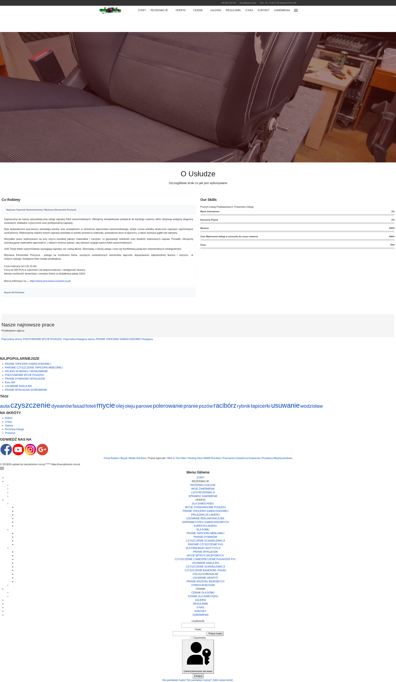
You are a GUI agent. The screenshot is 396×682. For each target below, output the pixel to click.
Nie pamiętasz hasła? (174, 680)
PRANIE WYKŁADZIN (205, 551)
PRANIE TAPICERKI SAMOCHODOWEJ (205, 511)
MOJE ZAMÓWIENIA (203, 488)
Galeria (9, 425)
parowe (144, 406)
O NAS (249, 10)
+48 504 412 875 (228, 3)
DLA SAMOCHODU (203, 503)
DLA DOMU (202, 529)
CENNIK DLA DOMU (203, 592)
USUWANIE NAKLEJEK (205, 563)
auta (5, 406)
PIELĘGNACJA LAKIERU (205, 514)
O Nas (8, 422)
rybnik (243, 406)
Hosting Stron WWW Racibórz (204, 458)
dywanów (61, 406)
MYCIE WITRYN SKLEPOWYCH (205, 555)
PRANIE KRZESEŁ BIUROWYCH (205, 581)
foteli (90, 406)
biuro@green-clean (248, 3)
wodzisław (311, 406)
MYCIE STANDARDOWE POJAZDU (205, 507)
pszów (206, 406)
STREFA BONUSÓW (203, 585)
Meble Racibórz (137, 458)
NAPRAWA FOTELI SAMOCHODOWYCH (205, 522)
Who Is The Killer (176, 458)
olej (120, 406)
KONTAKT (263, 10)
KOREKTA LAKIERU (205, 526)
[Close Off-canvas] (2, 468)
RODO (8, 418)
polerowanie (168, 406)
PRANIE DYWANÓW (205, 537)
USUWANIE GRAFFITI (205, 577)
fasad (79, 406)
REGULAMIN (233, 10)
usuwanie (285, 405)
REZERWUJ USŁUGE (202, 485)
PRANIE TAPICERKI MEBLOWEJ (205, 533)
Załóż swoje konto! (223, 680)
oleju (130, 406)
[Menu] (296, 10)
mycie (106, 405)
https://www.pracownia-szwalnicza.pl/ (50, 281)
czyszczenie (30, 405)
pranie (190, 406)
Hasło (198, 629)
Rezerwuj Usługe (14, 429)
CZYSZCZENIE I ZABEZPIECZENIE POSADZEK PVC (205, 559)
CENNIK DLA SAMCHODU (203, 596)
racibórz (224, 405)
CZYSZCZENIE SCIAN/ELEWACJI (205, 540)
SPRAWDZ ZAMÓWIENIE (202, 496)
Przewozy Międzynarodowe (277, 458)
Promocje (10, 433)
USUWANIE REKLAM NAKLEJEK (205, 518)
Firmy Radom (111, 458)
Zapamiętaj (199, 637)
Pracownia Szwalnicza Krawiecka (241, 458)
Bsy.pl (124, 458)
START (142, 10)
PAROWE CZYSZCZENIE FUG (205, 544)
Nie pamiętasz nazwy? (199, 680)
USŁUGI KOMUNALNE (205, 574)
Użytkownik (198, 621)
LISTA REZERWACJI (203, 492)
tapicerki (261, 406)
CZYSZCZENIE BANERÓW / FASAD (205, 570)
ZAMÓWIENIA (282, 10)
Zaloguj (198, 676)
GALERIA (215, 10)
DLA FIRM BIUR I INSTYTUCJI (203, 548)
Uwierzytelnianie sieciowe (198, 671)
